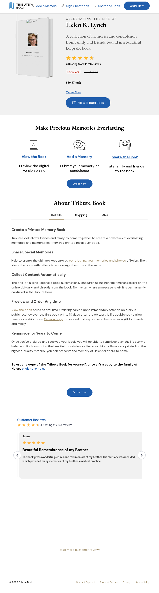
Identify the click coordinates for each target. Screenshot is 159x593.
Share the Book (109, 6)
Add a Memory (46, 6)
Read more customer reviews (79, 550)
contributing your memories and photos (97, 260)
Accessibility (143, 582)
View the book (21, 310)
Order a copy (53, 319)
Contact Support (85, 582)
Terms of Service (109, 582)
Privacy (127, 582)
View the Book (34, 156)
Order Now (137, 6)
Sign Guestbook (77, 6)
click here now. (33, 368)
